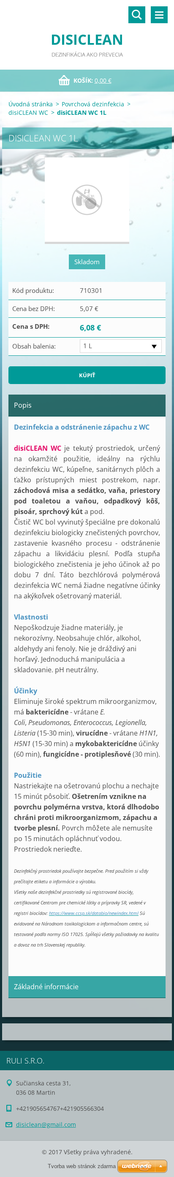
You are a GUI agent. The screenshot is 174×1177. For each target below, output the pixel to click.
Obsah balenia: (34, 346)
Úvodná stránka (30, 104)
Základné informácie (46, 986)
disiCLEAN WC (28, 112)
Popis (23, 405)
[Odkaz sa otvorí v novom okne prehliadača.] (87, 200)
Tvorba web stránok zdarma (82, 1166)
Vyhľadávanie (136, 14)
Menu (159, 14)
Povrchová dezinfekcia (93, 104)
